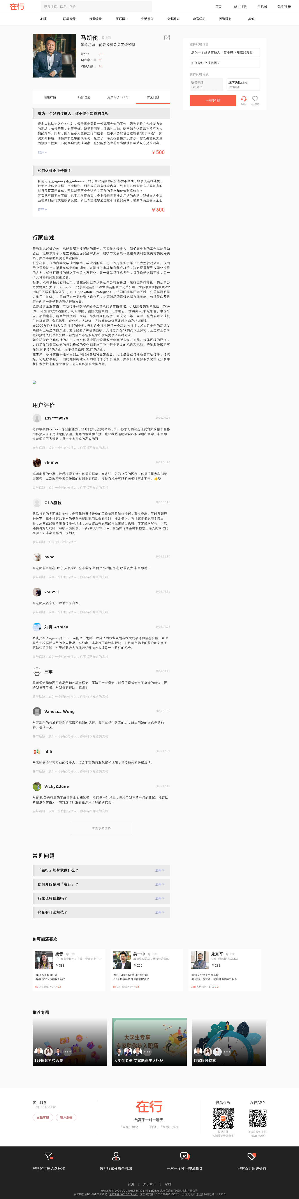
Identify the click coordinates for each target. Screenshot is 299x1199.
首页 (218, 6)
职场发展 (69, 19)
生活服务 (147, 19)
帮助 (168, 1184)
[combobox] (96, 6)
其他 (251, 19)
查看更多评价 (101, 828)
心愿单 (256, 104)
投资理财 (225, 19)
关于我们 (149, 1184)
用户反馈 (66, 1117)
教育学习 (199, 19)
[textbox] (96, 6)
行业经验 (95, 19)
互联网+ (121, 19)
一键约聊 (213, 100)
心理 (43, 19)
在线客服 (43, 1117)
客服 (244, 104)
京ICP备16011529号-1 (123, 1194)
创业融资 (173, 19)
